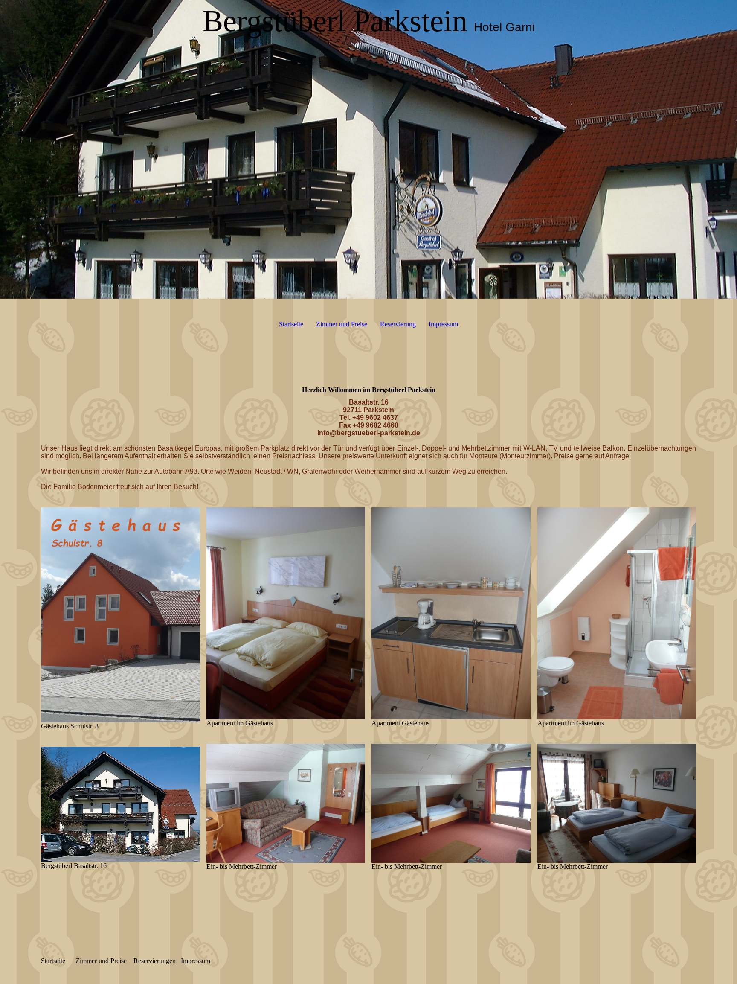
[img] (368, 149)
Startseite (291, 324)
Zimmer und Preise (341, 324)
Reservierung (398, 324)
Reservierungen (154, 960)
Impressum (443, 324)
